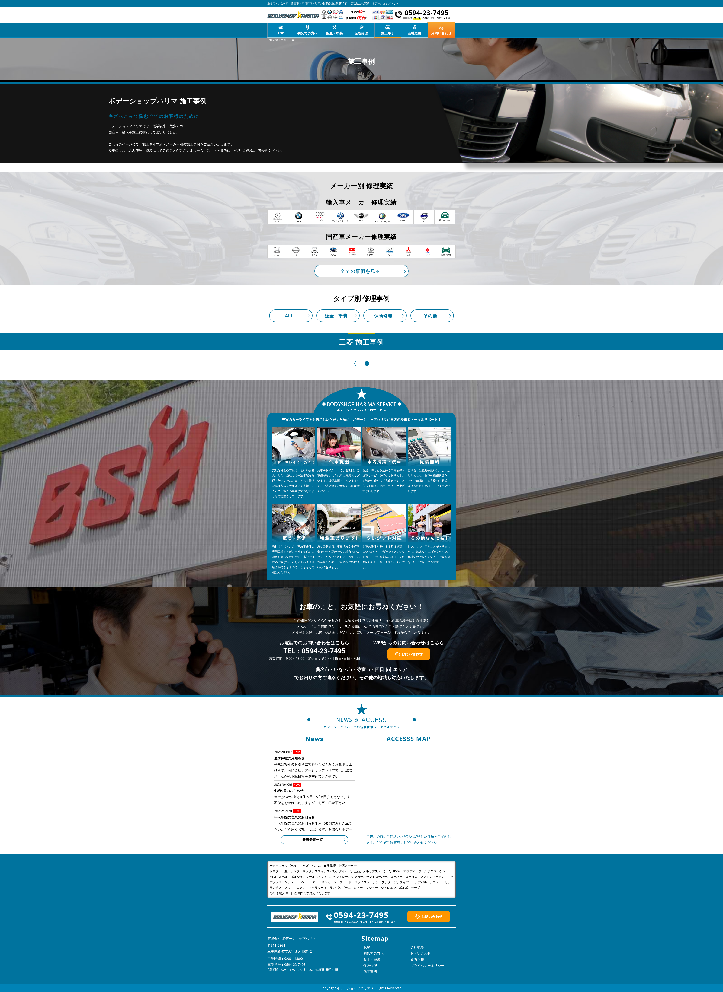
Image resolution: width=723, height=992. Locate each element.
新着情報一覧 (312, 839)
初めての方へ (307, 33)
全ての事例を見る (361, 271)
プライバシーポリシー (427, 965)
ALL (289, 316)
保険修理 (361, 33)
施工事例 (388, 33)
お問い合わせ (420, 953)
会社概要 (414, 33)
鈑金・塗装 (334, 33)
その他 (430, 316)
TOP (281, 33)
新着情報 (417, 959)
